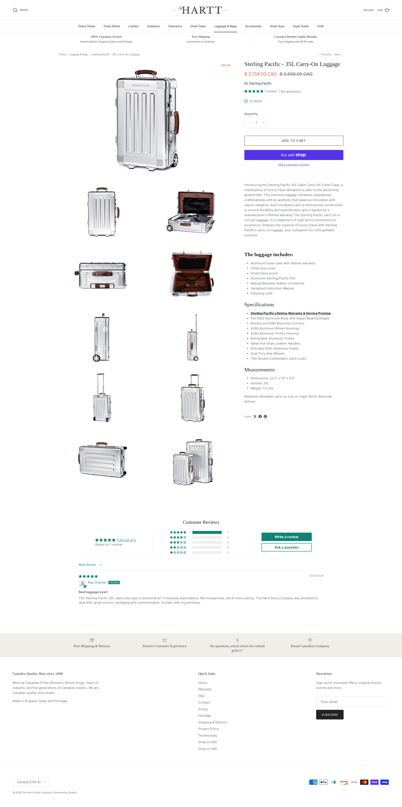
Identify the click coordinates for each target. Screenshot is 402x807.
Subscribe (330, 714)
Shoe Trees (198, 26)
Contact (204, 702)
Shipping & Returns (212, 722)
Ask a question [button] (286, 547)
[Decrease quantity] (248, 122)
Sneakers (153, 26)
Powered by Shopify (65, 792)
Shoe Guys (277, 26)
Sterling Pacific (260, 83)
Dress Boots (112, 26)
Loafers (133, 26)
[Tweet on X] (254, 416)
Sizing (202, 709)
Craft (320, 26)
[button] (254, 91)
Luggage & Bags (225, 26)
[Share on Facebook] (260, 416)
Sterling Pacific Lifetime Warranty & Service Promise (291, 313)
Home (62, 54)
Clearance (175, 26)
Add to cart (294, 141)
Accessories (253, 26)
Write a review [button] (287, 537)
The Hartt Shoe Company (37, 792)
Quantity (251, 114)
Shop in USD (207, 742)
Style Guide (301, 26)
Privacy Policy (208, 729)
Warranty (204, 689)
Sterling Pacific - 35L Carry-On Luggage (115, 54)
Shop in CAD (207, 749)
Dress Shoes (86, 26)
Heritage (204, 716)
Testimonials (207, 735)
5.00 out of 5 (126, 540)
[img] (88, 576)
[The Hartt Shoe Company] (201, 10)
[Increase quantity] (264, 122)
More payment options (293, 164)
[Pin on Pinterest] (265, 416)
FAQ (201, 696)
